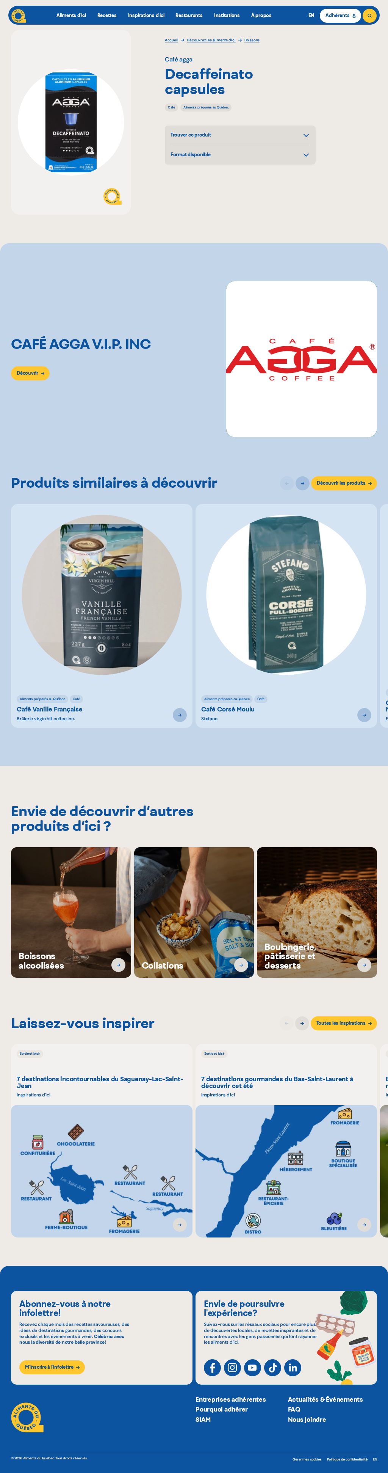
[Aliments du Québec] (18, 16)
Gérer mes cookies (307, 1459)
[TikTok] (272, 1367)
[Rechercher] (370, 16)
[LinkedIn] (292, 1367)
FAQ (294, 1409)
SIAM (203, 1419)
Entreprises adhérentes (231, 1399)
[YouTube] (252, 1367)
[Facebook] (212, 1367)
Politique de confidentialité (347, 1459)
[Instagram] (232, 1367)
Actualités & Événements (325, 1399)
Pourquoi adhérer (222, 1409)
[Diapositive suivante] (303, 483)
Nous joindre (307, 1419)
